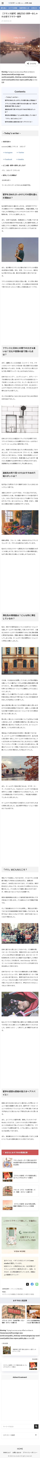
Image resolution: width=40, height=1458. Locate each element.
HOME (20, 1449)
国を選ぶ (4, 8)
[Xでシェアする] (27, 1284)
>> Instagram (7, 152)
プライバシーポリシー (30, 1452)
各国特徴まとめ (24, 8)
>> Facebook (7, 159)
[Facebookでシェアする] (32, 1284)
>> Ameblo (20, 159)
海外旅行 (20, 1294)
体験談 (13, 1294)
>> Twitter (20, 152)
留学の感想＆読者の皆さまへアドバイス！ (19, 122)
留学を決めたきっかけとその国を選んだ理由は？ (21, 100)
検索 (36, 1426)
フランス (13, 1289)
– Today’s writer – (12, 97)
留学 (27, 1294)
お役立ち (34, 8)
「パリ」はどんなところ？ (13, 118)
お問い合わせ (17, 1452)
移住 (32, 1294)
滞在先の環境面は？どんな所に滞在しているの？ (21, 115)
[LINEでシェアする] (37, 1284)
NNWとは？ (7, 1452)
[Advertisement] (20, 316)
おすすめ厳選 (13, 8)
